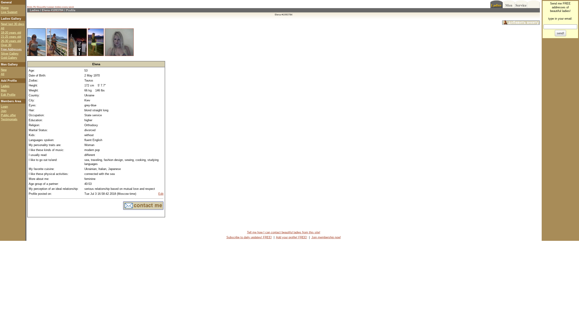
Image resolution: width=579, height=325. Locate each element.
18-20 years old (11, 32)
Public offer (8, 115)
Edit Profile (8, 94)
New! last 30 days (12, 24)
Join (3, 111)
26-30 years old (11, 41)
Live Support (9, 12)
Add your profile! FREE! (291, 237)
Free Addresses (11, 49)
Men (4, 90)
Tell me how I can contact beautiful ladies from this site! (283, 232)
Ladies (5, 86)
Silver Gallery (10, 53)
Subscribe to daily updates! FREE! (249, 237)
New (4, 70)
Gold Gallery (9, 57)
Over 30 (6, 45)
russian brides (54, 7)
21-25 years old (11, 36)
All (2, 28)
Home (5, 7)
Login (4, 106)
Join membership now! (326, 237)
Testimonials (9, 119)
